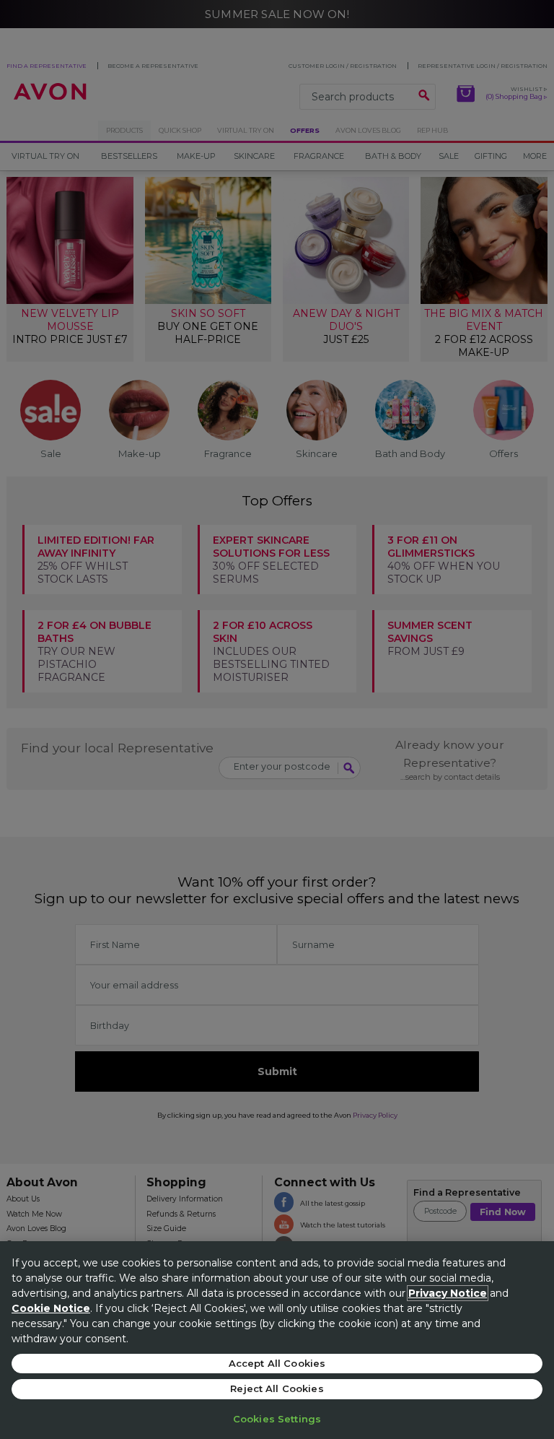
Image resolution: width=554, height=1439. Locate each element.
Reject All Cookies (276, 1388)
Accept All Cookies (277, 1363)
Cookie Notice (51, 1308)
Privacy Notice (447, 1293)
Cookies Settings (277, 1419)
